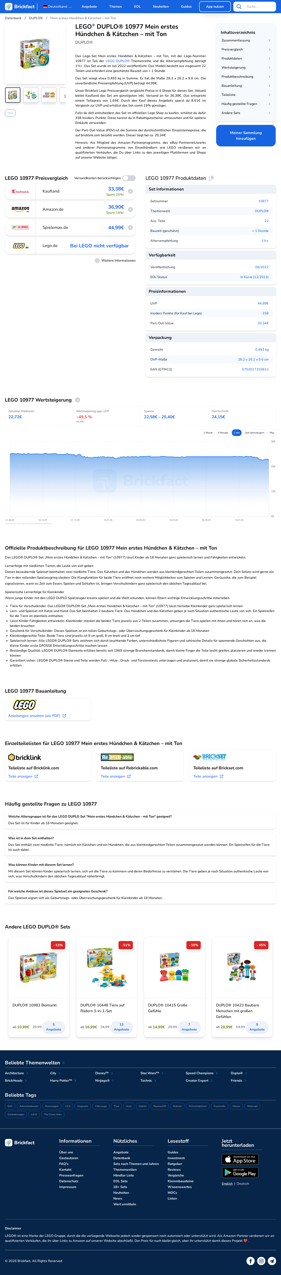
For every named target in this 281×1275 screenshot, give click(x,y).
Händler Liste (123, 1175)
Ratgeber (175, 1164)
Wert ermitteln (124, 1204)
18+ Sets (120, 1187)
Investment (176, 1158)
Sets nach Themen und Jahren (136, 1164)
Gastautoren (68, 1158)
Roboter (177, 1106)
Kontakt (65, 1169)
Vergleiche (176, 1175)
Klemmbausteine (181, 1181)
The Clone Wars (53, 1114)
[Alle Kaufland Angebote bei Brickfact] (20, 191)
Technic (146, 1081)
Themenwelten (125, 1169)
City (53, 1073)
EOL (137, 6)
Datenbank (121, 1158)
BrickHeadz (14, 1081)
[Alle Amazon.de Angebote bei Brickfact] (20, 209)
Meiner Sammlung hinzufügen (246, 135)
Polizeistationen (198, 1106)
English (227, 1183)
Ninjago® (102, 1081)
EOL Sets (120, 1181)
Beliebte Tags (20, 1095)
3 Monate (223, 432)
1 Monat (207, 432)
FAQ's (64, 1164)
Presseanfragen (71, 1175)
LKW (34, 1114)
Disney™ (102, 1073)
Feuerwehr (219, 1106)
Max (272, 432)
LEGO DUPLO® (118, 61)
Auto (129, 1106)
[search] (239, 6)
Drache (142, 1106)
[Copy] (211, 178)
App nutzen (215, 6)
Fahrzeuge (101, 1106)
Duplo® (237, 1073)
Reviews (174, 1169)
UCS (67, 1106)
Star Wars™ (149, 1073)
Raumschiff (159, 1106)
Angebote (89, 6)
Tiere (10, 113)
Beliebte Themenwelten (32, 1062)
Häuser (236, 1106)
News (117, 1198)
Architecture (14, 1073)
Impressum (67, 1187)
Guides (186, 6)
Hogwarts (82, 1106)
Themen (115, 6)
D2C (10, 1106)
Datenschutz (68, 1181)
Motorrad (252, 1106)
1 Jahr (236, 432)
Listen (172, 1198)
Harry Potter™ (61, 1081)
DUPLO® (262, 211)
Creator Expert (197, 1081)
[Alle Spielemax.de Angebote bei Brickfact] (20, 228)
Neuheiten (161, 6)
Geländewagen (16, 1114)
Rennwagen (51, 1106)
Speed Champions (200, 1073)
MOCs (172, 1192)
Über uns (66, 1152)
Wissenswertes (180, 1187)
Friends (236, 1081)
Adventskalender (29, 1106)
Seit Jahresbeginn (254, 432)
